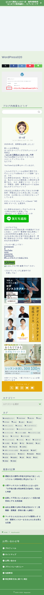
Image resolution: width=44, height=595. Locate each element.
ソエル (6, 436)
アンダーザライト (31, 425)
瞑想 (39, 454)
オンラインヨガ (8, 432)
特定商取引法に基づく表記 (16, 579)
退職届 (6, 461)
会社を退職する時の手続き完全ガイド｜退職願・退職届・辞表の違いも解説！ (22, 508)
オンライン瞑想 (21, 432)
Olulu (39, 418)
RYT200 (6, 422)
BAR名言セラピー (9, 418)
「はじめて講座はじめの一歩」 (17, 155)
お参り (22, 422)
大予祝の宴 (14, 447)
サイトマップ (10, 554)
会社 (38, 443)
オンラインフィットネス (25, 429)
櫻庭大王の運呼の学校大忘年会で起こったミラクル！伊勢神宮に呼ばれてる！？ (22, 477)
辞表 (36, 457)
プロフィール (10, 548)
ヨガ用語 (6, 443)
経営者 (6, 457)
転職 (29, 457)
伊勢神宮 (30, 443)
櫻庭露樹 (31, 454)
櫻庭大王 (22, 454)
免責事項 (9, 573)
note (6, 252)
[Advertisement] (22, 29)
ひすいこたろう (8, 425)
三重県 (15, 443)
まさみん (19, 425)
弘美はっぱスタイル (9, 454)
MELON (31, 418)
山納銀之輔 (25, 450)
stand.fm (8, 254)
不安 (23, 443)
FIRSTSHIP (22, 418)
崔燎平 (34, 450)
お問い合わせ (10, 561)
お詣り (30, 422)
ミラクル (20, 439)
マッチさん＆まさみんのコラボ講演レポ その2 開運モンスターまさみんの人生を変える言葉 (23, 520)
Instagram (9, 247)
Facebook (9, 256)
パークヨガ (15, 436)
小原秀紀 (24, 447)
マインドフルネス (9, 439)
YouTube (8, 250)
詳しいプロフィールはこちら (16, 258)
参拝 (5, 447)
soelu (14, 422)
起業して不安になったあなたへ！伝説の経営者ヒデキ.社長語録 (22, 499)
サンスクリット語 (35, 432)
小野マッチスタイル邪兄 (11, 450)
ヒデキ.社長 (26, 436)
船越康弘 (14, 457)
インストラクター (9, 429)
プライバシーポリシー (14, 567)
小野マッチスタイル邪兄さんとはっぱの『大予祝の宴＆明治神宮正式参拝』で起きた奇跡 (22, 489)
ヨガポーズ (37, 439)
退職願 (14, 461)
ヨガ (29, 439)
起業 (23, 457)
